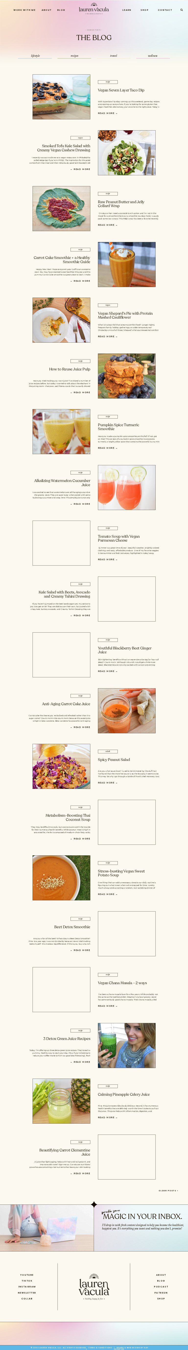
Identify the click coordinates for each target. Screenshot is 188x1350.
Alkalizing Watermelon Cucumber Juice (62, 483)
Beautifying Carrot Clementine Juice (64, 1152)
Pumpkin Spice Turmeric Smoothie (118, 427)
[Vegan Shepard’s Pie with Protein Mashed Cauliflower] (61, 320)
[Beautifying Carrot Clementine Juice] (127, 1157)
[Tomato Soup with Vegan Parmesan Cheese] (61, 543)
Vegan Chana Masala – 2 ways (122, 982)
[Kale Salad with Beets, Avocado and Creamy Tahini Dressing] (127, 599)
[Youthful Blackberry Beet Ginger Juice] (61, 654)
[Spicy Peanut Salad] (61, 766)
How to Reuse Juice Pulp (69, 369)
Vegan (80, 138)
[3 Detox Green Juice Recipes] (127, 1045)
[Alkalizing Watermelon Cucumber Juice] (127, 487)
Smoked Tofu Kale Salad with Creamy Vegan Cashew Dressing (63, 148)
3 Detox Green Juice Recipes (66, 1038)
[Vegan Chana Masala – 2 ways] (61, 989)
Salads (108, 751)
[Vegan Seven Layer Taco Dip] (61, 97)
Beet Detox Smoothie (72, 927)
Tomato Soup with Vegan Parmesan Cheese (119, 538)
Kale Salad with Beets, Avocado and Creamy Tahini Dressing (64, 594)
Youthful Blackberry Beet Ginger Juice (124, 650)
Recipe (108, 82)
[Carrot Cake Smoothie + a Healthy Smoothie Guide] (127, 264)
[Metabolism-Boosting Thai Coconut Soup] (127, 822)
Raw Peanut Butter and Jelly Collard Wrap (121, 204)
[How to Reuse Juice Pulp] (127, 376)
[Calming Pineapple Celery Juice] (61, 1101)
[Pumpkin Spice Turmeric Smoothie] (61, 431)
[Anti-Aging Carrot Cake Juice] (127, 710)
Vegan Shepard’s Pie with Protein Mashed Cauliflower (125, 315)
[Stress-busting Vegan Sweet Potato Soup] (61, 878)
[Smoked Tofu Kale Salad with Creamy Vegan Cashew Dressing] (127, 152)
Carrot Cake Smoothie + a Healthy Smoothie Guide (62, 259)
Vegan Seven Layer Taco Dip (121, 90)
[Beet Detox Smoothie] (127, 933)
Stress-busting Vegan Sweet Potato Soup (121, 873)
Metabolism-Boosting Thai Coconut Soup (68, 817)
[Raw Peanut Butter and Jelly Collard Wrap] (61, 208)
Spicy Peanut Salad (114, 759)
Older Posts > (168, 1190)
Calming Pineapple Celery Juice (124, 1094)
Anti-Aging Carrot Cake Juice (66, 703)
